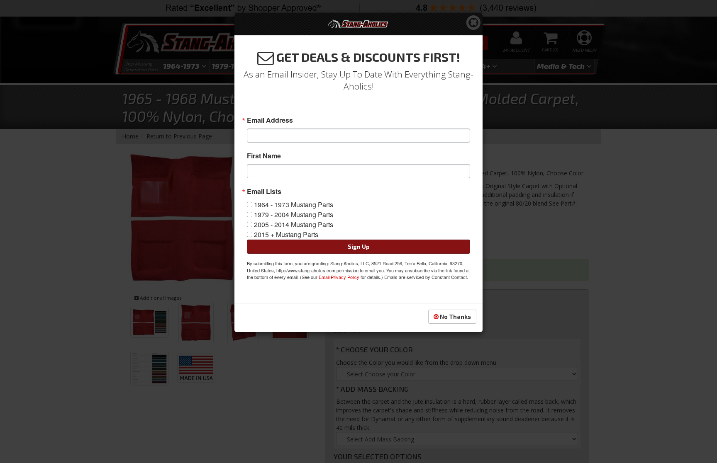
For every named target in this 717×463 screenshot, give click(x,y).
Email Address (270, 120)
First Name (264, 156)
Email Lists (264, 191)
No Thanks (455, 316)
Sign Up (359, 246)
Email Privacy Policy (339, 277)
